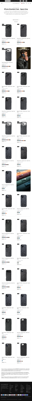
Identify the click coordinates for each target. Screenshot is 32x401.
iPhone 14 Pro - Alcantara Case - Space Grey (8, 111)
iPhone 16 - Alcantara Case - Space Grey (8, 233)
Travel (10, 392)
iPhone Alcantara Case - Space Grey (7, 62)
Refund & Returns (28, 388)
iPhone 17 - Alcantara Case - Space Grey (8, 258)
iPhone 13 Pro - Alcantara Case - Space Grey (23, 160)
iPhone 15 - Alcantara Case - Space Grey (8, 160)
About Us (22, 385)
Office (10, 389)
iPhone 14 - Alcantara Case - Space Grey (23, 208)
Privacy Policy (28, 385)
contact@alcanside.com (28, 396)
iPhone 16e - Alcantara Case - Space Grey (23, 332)
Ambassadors (22, 388)
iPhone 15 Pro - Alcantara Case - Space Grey (23, 38)
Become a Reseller (22, 391)
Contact (16, 390)
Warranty (16, 389)
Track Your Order (16, 386)
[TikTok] (2, 391)
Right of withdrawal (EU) (28, 391)
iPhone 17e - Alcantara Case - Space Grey (23, 357)
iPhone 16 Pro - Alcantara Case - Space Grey (8, 38)
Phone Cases (11, 385)
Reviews (22, 389)
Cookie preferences (3, 399)
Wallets (11, 388)
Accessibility (19, 399)
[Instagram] (1, 391)
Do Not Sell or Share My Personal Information (12, 399)
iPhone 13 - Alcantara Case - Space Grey (8, 184)
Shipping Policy (28, 389)
